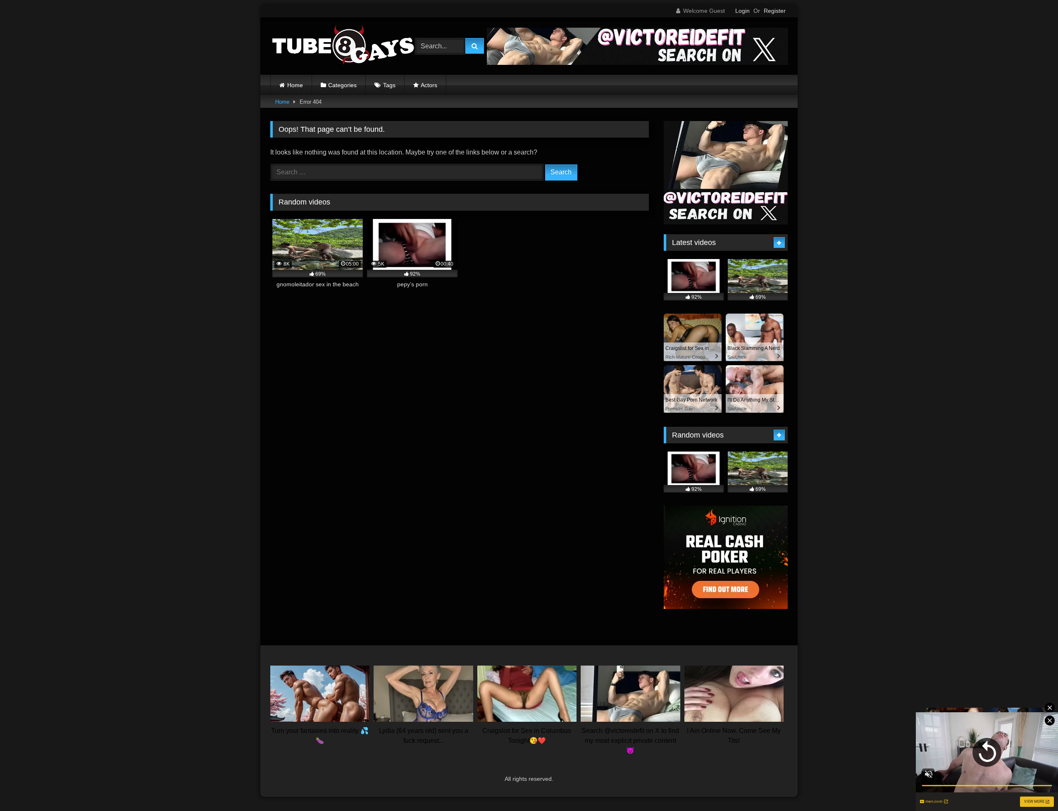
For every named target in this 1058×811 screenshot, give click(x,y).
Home (295, 85)
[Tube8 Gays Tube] (342, 46)
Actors (429, 85)
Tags (389, 85)
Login (742, 10)
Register (775, 10)
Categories (342, 85)
